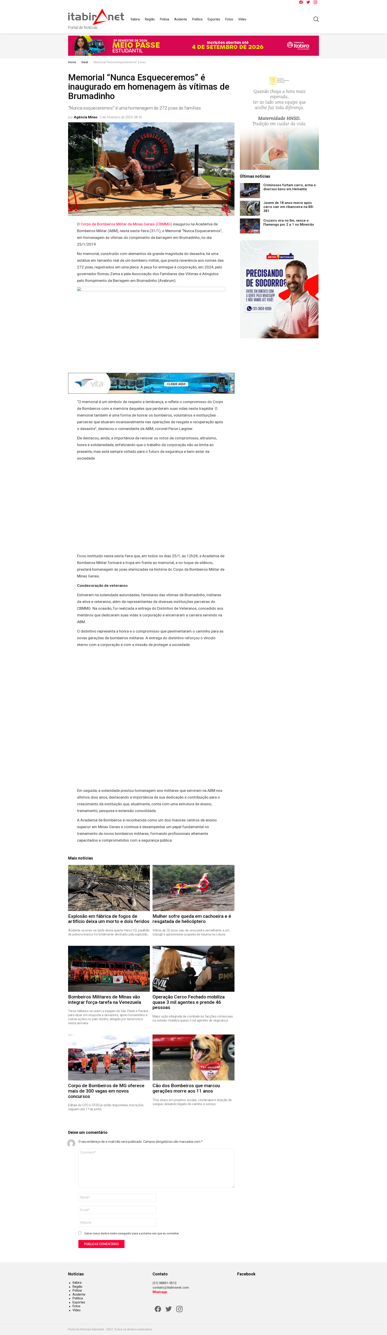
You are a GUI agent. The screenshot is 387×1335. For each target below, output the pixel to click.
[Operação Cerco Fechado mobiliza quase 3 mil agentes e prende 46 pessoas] (193, 969)
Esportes (214, 19)
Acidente (180, 19)
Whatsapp (160, 1292)
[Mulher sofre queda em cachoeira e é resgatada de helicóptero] (193, 888)
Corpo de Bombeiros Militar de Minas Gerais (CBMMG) (126, 224)
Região (150, 19)
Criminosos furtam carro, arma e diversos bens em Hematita (289, 187)
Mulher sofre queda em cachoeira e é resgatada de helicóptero (192, 919)
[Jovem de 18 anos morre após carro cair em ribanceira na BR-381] (250, 208)
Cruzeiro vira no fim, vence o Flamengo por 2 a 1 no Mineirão (288, 222)
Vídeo (242, 19)
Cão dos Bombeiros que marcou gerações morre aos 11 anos (186, 1088)
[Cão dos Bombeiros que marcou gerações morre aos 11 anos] (193, 1057)
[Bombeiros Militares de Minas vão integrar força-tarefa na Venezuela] (109, 969)
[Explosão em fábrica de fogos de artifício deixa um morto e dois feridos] (109, 888)
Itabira (135, 19)
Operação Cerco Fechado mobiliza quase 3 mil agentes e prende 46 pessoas (189, 1002)
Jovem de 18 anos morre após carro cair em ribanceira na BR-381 (288, 207)
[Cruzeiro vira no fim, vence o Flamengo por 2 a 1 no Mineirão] (250, 225)
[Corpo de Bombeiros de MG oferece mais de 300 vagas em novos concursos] (109, 1057)
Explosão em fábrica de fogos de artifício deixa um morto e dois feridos (108, 919)
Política (197, 19)
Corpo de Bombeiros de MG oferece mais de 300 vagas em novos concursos (106, 1091)
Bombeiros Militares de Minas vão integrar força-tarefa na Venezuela (104, 999)
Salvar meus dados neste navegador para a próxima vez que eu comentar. (131, 1233)
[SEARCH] (316, 19)
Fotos (229, 19)
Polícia (164, 19)
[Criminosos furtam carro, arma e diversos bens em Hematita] (250, 190)
